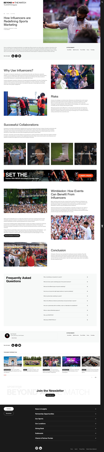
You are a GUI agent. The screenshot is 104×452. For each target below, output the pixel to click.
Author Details (14, 337)
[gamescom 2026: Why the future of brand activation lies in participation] (71, 364)
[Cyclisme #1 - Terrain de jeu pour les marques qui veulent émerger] (13, 364)
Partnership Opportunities (44, 414)
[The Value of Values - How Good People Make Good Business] (32, 364)
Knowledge (92, 49)
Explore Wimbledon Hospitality (12, 235)
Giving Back (39, 428)
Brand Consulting (7, 369)
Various (88, 49)
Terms (71, 449)
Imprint (76, 449)
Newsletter (9, 413)
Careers (25, 369)
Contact (9, 408)
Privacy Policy (81, 449)
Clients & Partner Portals (44, 438)
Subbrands (39, 433)
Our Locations (40, 423)
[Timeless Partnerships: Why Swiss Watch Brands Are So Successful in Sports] (91, 364)
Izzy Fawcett (7, 29)
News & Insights (41, 409)
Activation (84, 369)
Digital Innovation (76, 49)
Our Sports (39, 419)
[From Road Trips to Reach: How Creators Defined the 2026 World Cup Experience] (52, 364)
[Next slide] (95, 377)
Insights (7, 13)
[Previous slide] (92, 377)
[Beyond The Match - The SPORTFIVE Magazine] (15, 4)
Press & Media (82, 49)
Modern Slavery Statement (91, 449)
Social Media (13, 13)
